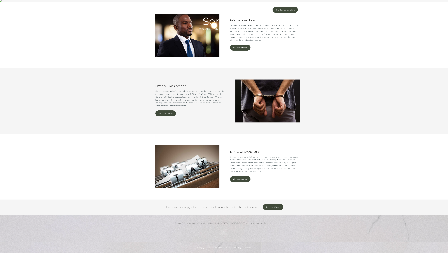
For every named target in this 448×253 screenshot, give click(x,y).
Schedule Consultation (285, 10)
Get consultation (240, 47)
